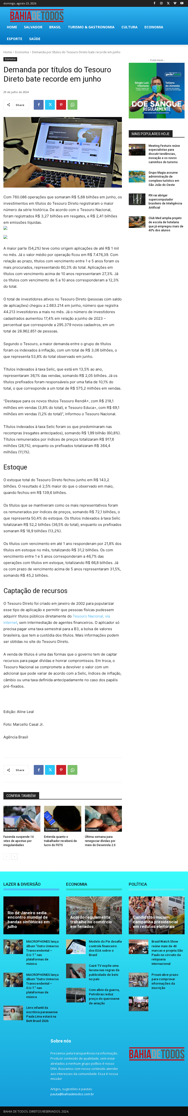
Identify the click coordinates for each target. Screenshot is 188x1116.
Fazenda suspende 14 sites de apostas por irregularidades (18, 841)
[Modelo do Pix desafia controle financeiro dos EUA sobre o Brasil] (76, 946)
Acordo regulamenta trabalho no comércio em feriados (91, 922)
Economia (22, 52)
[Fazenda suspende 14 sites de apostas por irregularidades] (21, 819)
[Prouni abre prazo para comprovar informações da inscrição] (138, 980)
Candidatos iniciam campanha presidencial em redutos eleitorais (155, 922)
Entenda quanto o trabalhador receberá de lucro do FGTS (60, 841)
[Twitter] (168, 3)
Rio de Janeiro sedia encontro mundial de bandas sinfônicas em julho (29, 919)
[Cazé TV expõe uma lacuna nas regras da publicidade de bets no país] (76, 971)
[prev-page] (6, 856)
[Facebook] (154, 3)
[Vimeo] (175, 3)
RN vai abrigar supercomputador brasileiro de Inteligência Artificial (165, 201)
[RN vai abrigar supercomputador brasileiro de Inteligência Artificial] (137, 199)
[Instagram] (161, 3)
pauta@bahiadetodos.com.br (72, 1094)
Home (7, 52)
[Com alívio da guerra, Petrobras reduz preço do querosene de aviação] (76, 995)
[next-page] (14, 856)
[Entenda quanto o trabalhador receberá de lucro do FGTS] (62, 819)
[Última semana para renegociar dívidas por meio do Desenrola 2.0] (103, 819)
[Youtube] (182, 3)
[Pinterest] (61, 105)
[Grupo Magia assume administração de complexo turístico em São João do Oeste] (137, 176)
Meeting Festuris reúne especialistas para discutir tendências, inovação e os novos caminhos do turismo (164, 154)
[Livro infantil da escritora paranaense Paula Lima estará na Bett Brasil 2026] (13, 1013)
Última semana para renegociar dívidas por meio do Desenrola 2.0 (100, 841)
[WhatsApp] (72, 105)
